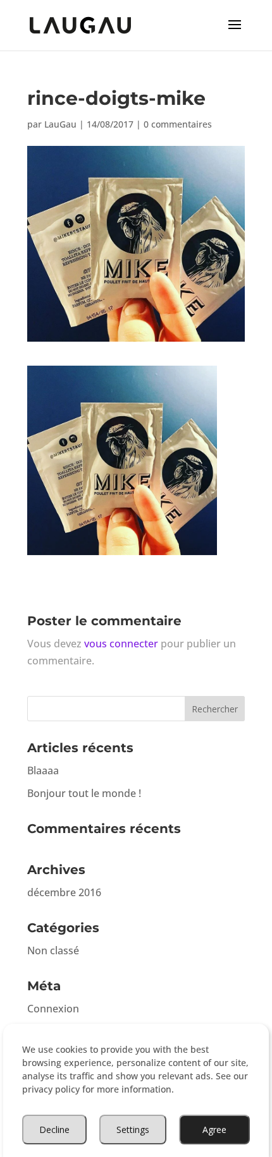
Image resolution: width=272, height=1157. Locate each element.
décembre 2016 (64, 892)
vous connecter (121, 643)
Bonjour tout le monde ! (84, 793)
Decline (54, 1130)
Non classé (53, 950)
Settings (132, 1130)
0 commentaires (178, 124)
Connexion (53, 1009)
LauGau (60, 124)
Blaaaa (43, 770)
